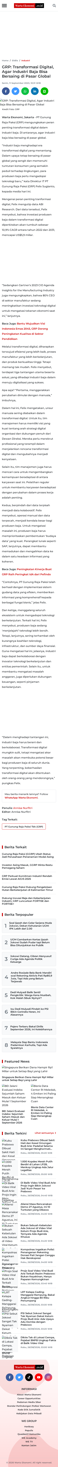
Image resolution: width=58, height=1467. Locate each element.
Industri (25, 60)
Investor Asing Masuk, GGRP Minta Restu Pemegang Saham (27, 866)
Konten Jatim (29, 1445)
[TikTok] (29, 1377)
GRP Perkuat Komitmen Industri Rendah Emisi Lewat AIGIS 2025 (27, 877)
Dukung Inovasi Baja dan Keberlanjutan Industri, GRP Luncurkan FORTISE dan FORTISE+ (26, 901)
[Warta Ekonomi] (29, 5)
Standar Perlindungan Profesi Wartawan (29, 1406)
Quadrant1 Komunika (29, 1434)
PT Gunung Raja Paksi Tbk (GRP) (24, 826)
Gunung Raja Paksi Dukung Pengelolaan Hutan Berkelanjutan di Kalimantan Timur (27, 888)
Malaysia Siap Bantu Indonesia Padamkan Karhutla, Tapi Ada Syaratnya (29, 1045)
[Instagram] (48, 1377)
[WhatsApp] (25, 91)
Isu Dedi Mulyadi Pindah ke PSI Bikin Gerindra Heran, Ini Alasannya (29, 1011)
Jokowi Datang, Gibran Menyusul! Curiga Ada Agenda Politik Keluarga (31, 959)
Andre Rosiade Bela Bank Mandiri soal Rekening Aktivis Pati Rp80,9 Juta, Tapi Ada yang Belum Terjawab (31, 977)
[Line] (44, 91)
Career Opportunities (29, 1398)
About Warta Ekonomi (29, 1394)
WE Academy (29, 1438)
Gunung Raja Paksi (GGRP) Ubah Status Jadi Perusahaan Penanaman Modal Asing (28, 855)
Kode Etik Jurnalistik (29, 1409)
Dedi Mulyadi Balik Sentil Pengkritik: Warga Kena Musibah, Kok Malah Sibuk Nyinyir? (30, 995)
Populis (29, 1430)
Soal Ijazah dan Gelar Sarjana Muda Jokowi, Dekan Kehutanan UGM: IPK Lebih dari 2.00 (30, 925)
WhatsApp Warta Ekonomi (21, 797)
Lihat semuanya (44, 1132)
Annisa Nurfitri (22, 808)
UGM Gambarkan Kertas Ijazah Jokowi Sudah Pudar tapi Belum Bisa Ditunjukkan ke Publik (30, 942)
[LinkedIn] (35, 91)
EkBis (15, 60)
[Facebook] (6, 91)
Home (5, 60)
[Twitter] (15, 91)
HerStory (29, 1426)
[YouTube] (39, 1377)
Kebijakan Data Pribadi (29, 1413)
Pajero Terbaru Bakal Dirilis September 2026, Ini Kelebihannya (31, 1028)
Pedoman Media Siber (29, 1402)
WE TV (29, 1441)
